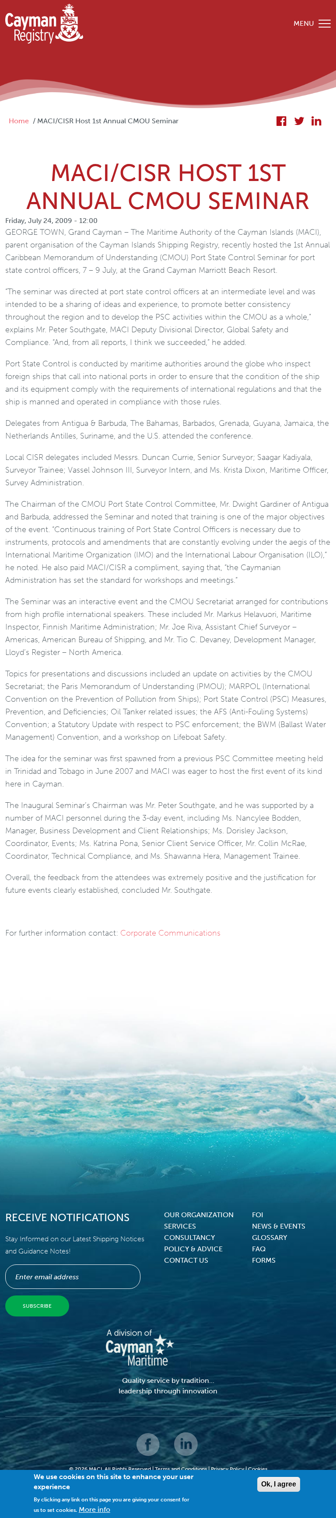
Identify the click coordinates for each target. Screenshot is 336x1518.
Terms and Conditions (181, 1469)
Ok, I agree (278, 1484)
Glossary (269, 1237)
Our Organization (199, 1215)
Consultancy (189, 1237)
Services (180, 1226)
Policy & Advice (193, 1249)
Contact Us (186, 1260)
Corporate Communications (170, 933)
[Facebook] (148, 1450)
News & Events (278, 1226)
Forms (264, 1260)
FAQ (259, 1249)
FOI (257, 1215)
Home (19, 121)
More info (94, 1509)
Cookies (257, 1469)
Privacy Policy (227, 1469)
